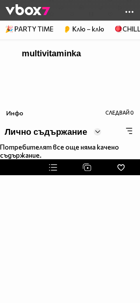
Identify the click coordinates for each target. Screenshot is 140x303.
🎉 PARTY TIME (29, 29)
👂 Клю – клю (83, 29)
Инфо (14, 113)
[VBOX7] (27, 10)
